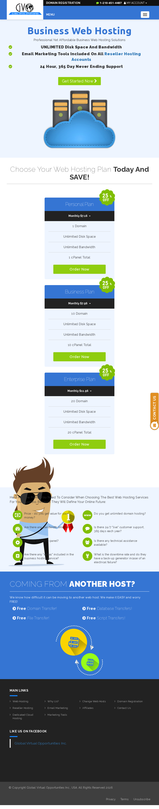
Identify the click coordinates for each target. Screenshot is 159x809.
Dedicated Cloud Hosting (23, 716)
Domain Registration (63, 2)
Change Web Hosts (94, 701)
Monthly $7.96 (77, 303)
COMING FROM (72, 583)
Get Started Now (78, 81)
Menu (50, 14)
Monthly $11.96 (77, 390)
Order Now (79, 269)
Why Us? (53, 701)
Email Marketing (58, 708)
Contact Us (124, 708)
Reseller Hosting (23, 708)
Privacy (111, 799)
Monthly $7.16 (77, 215)
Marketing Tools (57, 714)
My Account (135, 2)
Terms (124, 799)
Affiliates (87, 708)
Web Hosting (21, 701)
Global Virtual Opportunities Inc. (41, 743)
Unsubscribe (141, 799)
